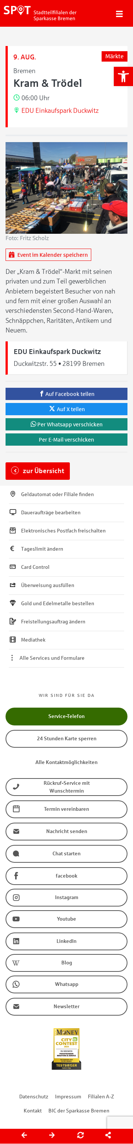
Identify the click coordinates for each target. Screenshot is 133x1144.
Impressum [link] (68, 1096)
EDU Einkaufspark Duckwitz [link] (60, 110)
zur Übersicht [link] (42, 471)
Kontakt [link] (33, 1111)
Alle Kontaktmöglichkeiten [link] (66, 762)
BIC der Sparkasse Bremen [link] (78, 1111)
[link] (123, 76)
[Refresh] (80, 1136)
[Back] (25, 1136)
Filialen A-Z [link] (101, 1096)
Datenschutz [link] (33, 1096)
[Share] (108, 1136)
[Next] (52, 1136)
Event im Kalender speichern (52, 255)
